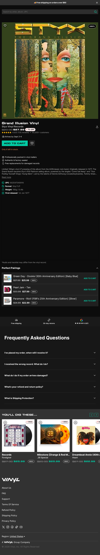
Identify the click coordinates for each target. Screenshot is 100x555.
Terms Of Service (10, 504)
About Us (6, 487)
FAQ (4, 493)
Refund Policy (8, 510)
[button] (91, 415)
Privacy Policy (9, 521)
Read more (6, 177)
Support (6, 499)
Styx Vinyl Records (12, 126)
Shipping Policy (9, 515)
